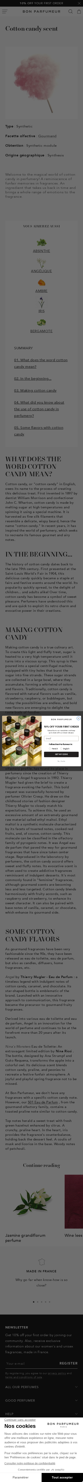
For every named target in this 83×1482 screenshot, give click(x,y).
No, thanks (61, 761)
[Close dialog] (78, 718)
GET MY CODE (61, 754)
